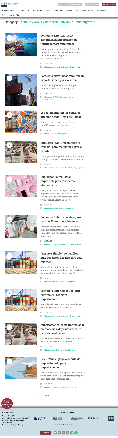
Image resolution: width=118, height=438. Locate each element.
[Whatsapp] (76, 432)
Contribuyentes (85, 22)
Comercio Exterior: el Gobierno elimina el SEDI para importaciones (60, 295)
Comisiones (102, 10)
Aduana (25, 22)
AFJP (52, 97)
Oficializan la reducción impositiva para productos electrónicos (57, 181)
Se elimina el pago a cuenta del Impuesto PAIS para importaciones (60, 363)
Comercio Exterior (58, 22)
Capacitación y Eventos (85, 10)
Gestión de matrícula (63, 10)
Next (47, 395)
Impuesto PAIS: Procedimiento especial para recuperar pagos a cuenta (61, 147)
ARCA (38, 22)
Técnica (23, 10)
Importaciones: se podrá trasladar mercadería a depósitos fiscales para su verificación (62, 329)
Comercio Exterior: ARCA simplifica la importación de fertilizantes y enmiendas (58, 40)
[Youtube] (59, 432)
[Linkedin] (72, 432)
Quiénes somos (8, 10)
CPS (17, 15)
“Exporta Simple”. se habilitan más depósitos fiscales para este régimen (61, 258)
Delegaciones (8, 15)
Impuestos (81, 168)
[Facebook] (55, 432)
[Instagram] (67, 432)
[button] (55, 424)
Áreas (46, 10)
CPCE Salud (37, 10)
